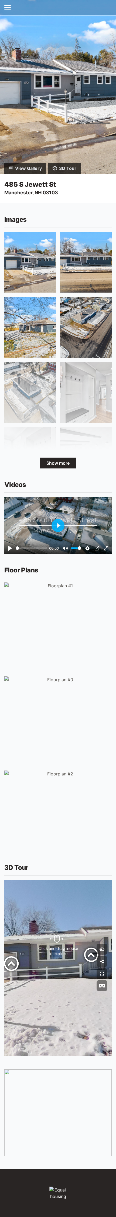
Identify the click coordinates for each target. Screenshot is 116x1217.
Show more (58, 463)
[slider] (31, 548)
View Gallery (28, 168)
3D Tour (67, 168)
